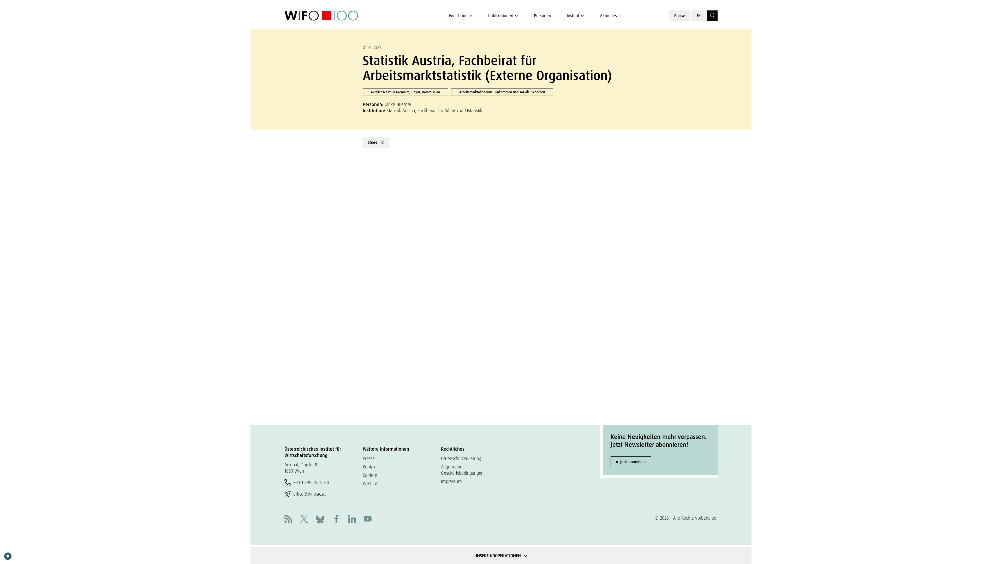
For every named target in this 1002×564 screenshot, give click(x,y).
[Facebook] (336, 519)
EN (699, 15)
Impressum (451, 481)
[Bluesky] (320, 519)
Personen (542, 16)
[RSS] (288, 519)
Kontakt (370, 467)
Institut (573, 16)
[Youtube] (368, 519)
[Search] (712, 15)
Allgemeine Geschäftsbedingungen (462, 470)
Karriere (370, 475)
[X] (304, 519)
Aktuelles (608, 16)
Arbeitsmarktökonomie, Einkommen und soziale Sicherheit (502, 92)
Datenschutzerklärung (461, 458)
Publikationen (500, 16)
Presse (679, 15)
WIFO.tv (370, 483)
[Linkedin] (352, 519)
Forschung (458, 16)
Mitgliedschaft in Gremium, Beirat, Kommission (405, 92)
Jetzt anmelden (633, 461)
